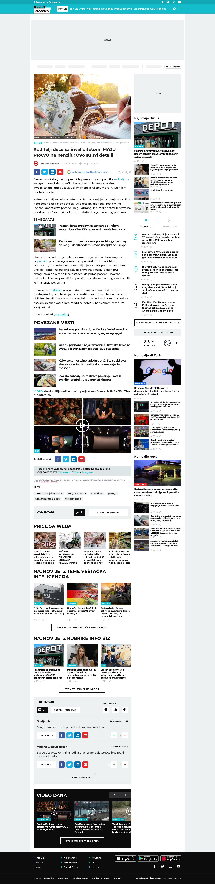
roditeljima (121, 179)
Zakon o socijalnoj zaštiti (49, 493)
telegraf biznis (73, 498)
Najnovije (146, 118)
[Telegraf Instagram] (174, 2)
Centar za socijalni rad (47, 498)
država (57, 290)
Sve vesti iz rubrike (82, 689)
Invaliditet (97, 493)
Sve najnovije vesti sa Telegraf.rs (157, 322)
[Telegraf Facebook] (162, 2)
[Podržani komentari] (115, 710)
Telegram (87, 472)
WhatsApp (64, 472)
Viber (76, 472)
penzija (112, 493)
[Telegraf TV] (179, 2)
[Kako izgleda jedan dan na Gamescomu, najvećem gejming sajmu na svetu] (141, 431)
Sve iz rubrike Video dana (82, 841)
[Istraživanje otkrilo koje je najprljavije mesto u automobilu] (141, 507)
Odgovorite (46, 735)
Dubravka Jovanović (49, 163)
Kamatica (61, 314)
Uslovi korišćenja (49, 482)
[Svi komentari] (106, 710)
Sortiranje (110, 703)
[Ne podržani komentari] (125, 710)
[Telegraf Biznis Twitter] (168, 2)
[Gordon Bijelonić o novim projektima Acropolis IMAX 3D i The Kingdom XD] (54, 811)
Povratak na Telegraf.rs (48, 2)
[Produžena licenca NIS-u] (141, 194)
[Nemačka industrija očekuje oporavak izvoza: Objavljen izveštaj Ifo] (82, 594)
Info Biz (38, 142)
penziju (42, 261)
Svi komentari (82, 777)
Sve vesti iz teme (82, 627)
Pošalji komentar (108, 512)
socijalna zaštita (77, 493)
